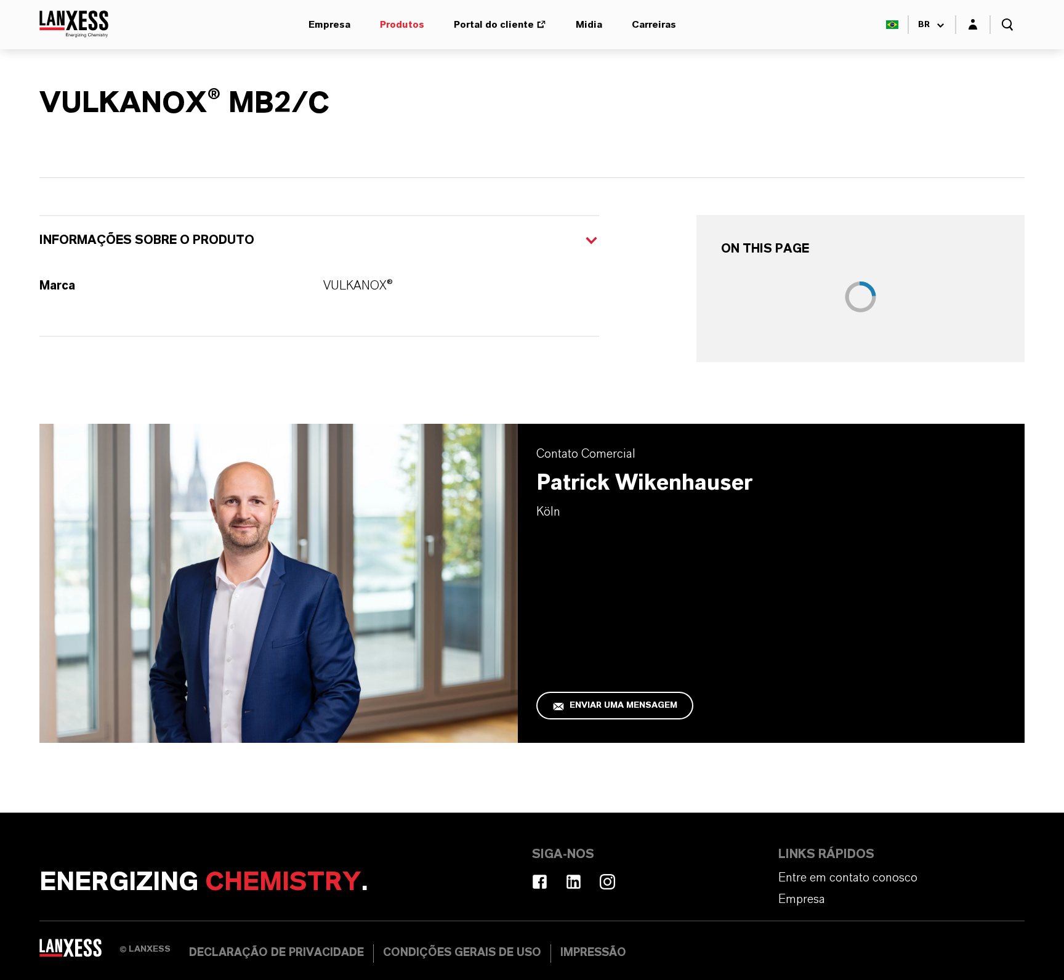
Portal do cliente (494, 25)
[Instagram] (607, 881)
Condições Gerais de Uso (462, 952)
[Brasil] (892, 24)
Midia (589, 25)
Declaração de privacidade (276, 952)
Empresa (329, 25)
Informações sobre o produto (146, 240)
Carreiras (654, 25)
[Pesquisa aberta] (1007, 24)
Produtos (402, 25)
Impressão (593, 952)
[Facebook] (539, 881)
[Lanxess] (79, 952)
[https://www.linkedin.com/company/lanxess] (573, 881)
